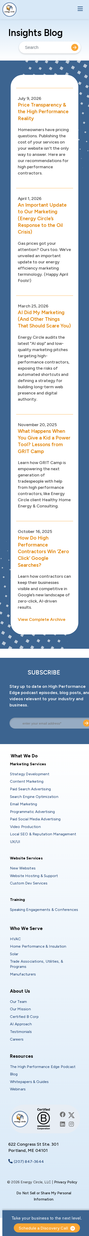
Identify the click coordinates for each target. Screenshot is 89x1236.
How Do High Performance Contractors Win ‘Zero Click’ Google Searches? (43, 551)
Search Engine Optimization (34, 796)
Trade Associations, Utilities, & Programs (37, 964)
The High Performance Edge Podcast (43, 1066)
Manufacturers (23, 974)
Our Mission (20, 1009)
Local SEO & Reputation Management (43, 834)
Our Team (18, 1001)
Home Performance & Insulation (38, 946)
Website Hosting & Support (34, 875)
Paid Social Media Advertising (35, 819)
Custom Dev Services (29, 883)
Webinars (18, 1089)
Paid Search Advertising (30, 789)
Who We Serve (26, 928)
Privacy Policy (65, 1182)
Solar (14, 954)
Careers (16, 1039)
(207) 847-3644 (29, 1161)
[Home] (9, 9)
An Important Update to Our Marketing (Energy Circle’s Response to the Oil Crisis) (42, 218)
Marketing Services (28, 764)
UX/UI (15, 841)
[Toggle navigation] (78, 9)
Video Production (25, 826)
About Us (20, 991)
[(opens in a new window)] (62, 1114)
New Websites (23, 868)
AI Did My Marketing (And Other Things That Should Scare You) (44, 319)
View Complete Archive (42, 619)
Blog (14, 1074)
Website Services (26, 858)
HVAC (15, 939)
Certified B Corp (24, 1016)
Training (17, 899)
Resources (21, 1056)
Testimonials (21, 1031)
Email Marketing (23, 804)
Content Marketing (26, 781)
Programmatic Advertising (32, 811)
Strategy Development (30, 774)
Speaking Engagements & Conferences (44, 909)
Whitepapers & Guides (29, 1081)
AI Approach (21, 1024)
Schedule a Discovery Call (43, 1228)
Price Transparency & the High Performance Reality (43, 111)
